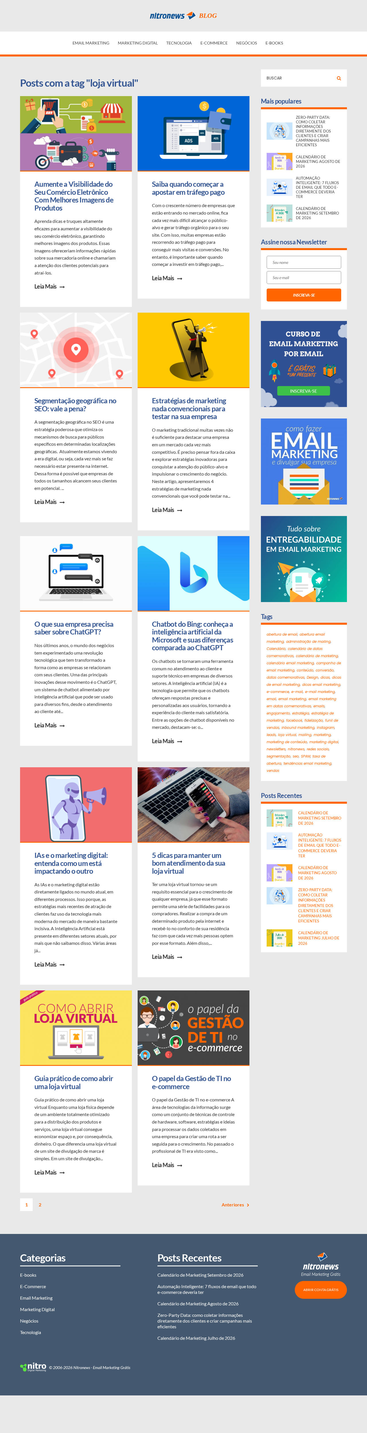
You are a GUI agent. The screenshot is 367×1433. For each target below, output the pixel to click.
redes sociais (318, 749)
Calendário (276, 648)
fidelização (313, 720)
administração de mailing (308, 641)
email (271, 698)
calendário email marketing (290, 663)
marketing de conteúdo (287, 741)
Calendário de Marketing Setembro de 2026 (200, 1275)
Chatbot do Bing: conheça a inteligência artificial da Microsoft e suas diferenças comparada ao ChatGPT (193, 636)
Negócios (246, 42)
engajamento (278, 713)
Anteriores (233, 1204)
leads (271, 734)
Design (312, 677)
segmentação (278, 756)
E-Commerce (214, 42)
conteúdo (305, 670)
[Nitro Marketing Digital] (33, 1367)
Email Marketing (91, 42)
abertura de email (282, 634)
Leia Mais (45, 286)
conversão (325, 670)
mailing (304, 734)
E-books (274, 42)
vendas (273, 770)
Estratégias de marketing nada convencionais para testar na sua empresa (189, 408)
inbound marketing (298, 727)
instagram (325, 727)
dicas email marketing (321, 684)
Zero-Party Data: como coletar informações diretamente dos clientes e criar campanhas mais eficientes (204, 1320)
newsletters (276, 749)
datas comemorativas (285, 677)
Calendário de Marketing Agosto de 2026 (198, 1303)
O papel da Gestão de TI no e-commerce (192, 1082)
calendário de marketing (317, 655)
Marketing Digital (138, 42)
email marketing (292, 698)
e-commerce (278, 691)
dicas (325, 677)
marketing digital (323, 741)
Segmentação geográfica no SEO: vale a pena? (76, 404)
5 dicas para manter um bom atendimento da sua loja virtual (189, 863)
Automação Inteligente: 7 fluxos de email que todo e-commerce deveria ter (206, 1289)
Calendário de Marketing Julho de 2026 (196, 1338)
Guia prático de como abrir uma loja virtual (74, 1082)
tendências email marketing (307, 763)
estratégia (300, 713)
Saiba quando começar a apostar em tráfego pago (188, 188)
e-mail (297, 691)
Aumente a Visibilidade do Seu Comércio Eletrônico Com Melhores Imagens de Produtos (74, 196)
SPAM (305, 756)
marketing (322, 734)
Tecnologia (179, 42)
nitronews (296, 749)
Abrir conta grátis (320, 1290)
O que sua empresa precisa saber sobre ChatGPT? (74, 628)
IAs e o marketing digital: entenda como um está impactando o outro (71, 863)
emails (319, 706)
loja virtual (287, 734)
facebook (294, 720)
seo (296, 756)
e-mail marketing (320, 691)
